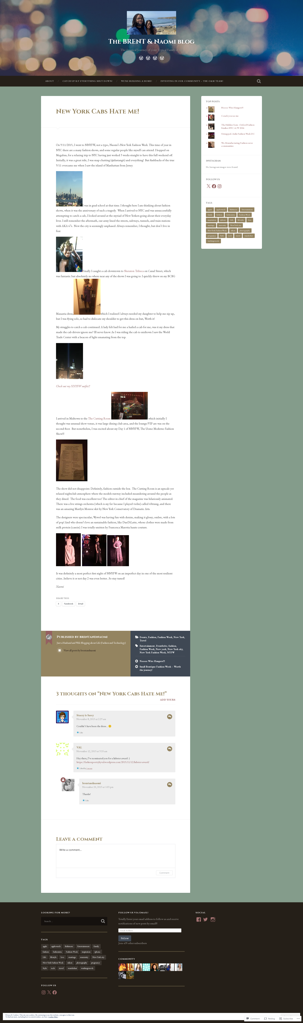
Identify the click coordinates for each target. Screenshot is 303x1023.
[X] (208, 186)
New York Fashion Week (153, 652)
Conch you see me (229, 115)
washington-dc (213, 241)
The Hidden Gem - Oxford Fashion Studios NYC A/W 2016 (237, 126)
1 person (89, 768)
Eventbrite (161, 645)
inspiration (212, 220)
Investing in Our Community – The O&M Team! (192, 81)
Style (222, 235)
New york (161, 649)
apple (210, 209)
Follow (125, 938)
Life (231, 220)
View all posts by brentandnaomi (79, 650)
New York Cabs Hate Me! (97, 111)
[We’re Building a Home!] (154, 57)
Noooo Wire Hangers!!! (152, 661)
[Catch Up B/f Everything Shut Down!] (148, 57)
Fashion (152, 637)
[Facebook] (214, 186)
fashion (172, 645)
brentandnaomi (91, 783)
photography (245, 230)
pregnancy (212, 235)
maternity (222, 225)
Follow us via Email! (133, 912)
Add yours (167, 699)
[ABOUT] (141, 57)
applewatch (220, 209)
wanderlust (248, 235)
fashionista (230, 215)
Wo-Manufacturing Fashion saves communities (237, 144)
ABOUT (49, 81)
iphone (223, 220)
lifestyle (241, 220)
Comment (164, 872)
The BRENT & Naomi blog (151, 41)
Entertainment (147, 645)
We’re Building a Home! (136, 81)
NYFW (171, 652)
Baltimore (233, 209)
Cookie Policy (53, 1017)
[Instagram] (219, 186)
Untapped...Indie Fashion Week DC (238, 133)
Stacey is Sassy (85, 715)
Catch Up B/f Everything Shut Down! (87, 81)
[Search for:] (74, 921)
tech (230, 235)
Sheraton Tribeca (134, 271)
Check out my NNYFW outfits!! (73, 386)
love (249, 220)
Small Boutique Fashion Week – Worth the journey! (160, 668)
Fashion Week (164, 637)
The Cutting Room (99, 418)
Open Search (259, 81)
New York (179, 637)
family (210, 215)
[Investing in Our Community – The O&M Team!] (161, 57)
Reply (169, 716)
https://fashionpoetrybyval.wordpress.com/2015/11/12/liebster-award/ (113, 762)
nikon (233, 230)
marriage (211, 225)
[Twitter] (205, 919)
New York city (175, 649)
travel (238, 235)
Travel (143, 640)
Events (143, 637)
